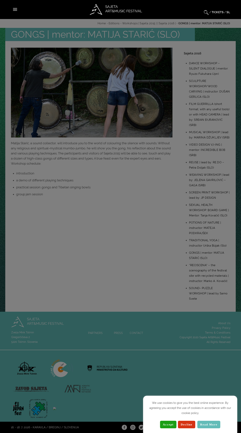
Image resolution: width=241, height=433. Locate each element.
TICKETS (218, 12)
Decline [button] (186, 424)
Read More (208, 424)
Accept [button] (168, 424)
